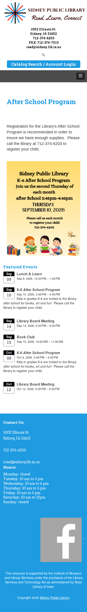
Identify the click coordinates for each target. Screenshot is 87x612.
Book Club (26, 336)
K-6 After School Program (38, 289)
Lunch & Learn (29, 273)
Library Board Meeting (35, 320)
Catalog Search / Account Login (43, 64)
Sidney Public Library (55, 597)
